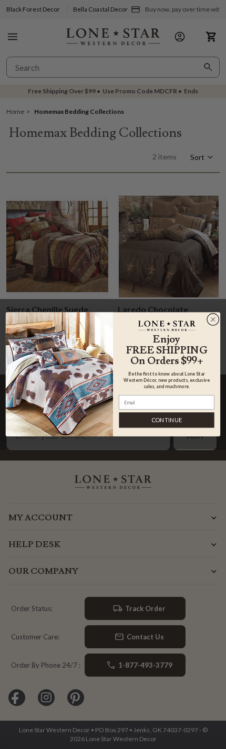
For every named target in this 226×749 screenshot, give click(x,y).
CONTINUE (166, 420)
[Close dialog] (213, 320)
